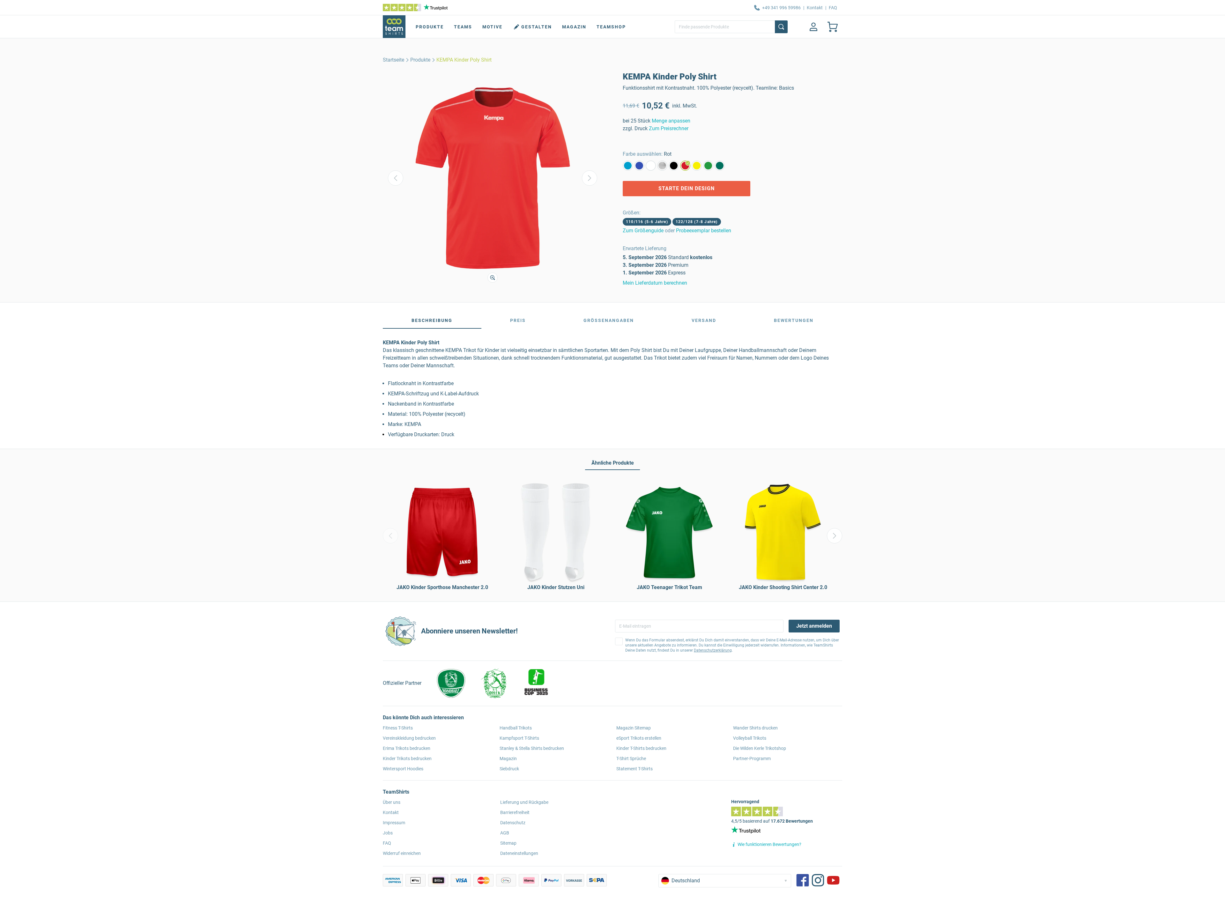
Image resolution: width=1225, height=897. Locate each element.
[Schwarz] (674, 166)
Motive (492, 26)
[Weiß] (651, 166)
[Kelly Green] (708, 166)
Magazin (574, 26)
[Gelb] (697, 166)
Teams (463, 26)
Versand (704, 320)
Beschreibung (432, 320)
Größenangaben (608, 320)
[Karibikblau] (628, 166)
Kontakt (815, 7)
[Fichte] (720, 166)
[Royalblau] (639, 166)
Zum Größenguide (643, 231)
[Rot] (685, 166)
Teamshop (611, 26)
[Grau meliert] (662, 166)
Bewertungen (793, 320)
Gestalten (536, 26)
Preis (518, 320)
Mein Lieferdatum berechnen (655, 283)
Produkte (430, 26)
